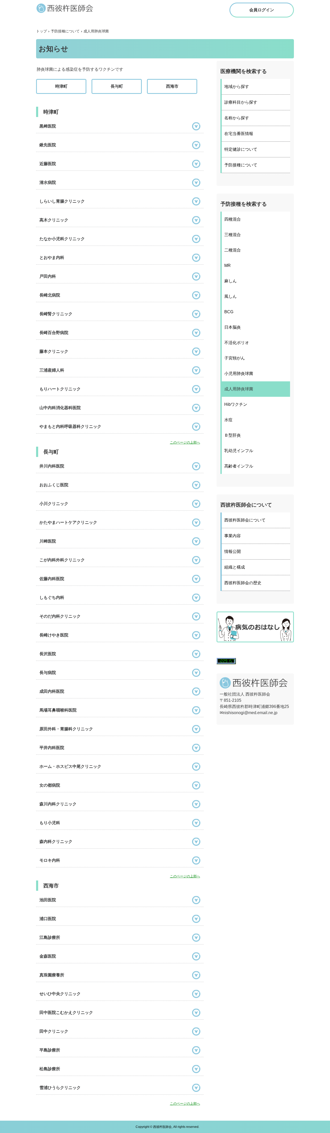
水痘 (228, 420)
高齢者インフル (238, 466)
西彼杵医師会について (245, 520)
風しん (230, 296)
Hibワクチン (235, 404)
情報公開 (232, 551)
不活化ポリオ (236, 342)
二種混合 (232, 250)
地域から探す (236, 86)
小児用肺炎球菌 (238, 373)
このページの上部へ (185, 442)
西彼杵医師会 (69, 8)
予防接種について (240, 165)
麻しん (230, 281)
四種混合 (232, 219)
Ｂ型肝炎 (232, 435)
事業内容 (232, 536)
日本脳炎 (232, 327)
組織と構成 (234, 567)
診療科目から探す (240, 102)
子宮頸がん (234, 358)
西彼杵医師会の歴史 (242, 583)
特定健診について (240, 149)
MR (227, 265)
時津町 (61, 86)
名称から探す (236, 118)
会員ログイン (261, 10)
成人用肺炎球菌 (238, 389)
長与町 (117, 86)
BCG (228, 312)
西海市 (172, 86)
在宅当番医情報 (238, 133)
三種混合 (232, 234)
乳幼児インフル (238, 450)
